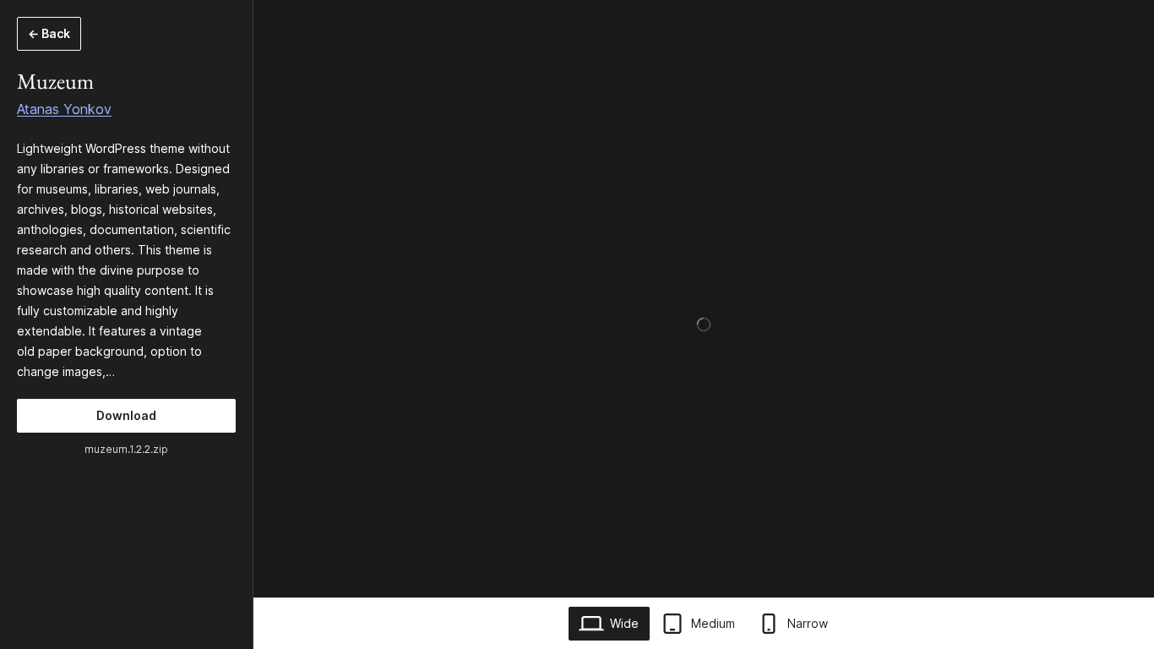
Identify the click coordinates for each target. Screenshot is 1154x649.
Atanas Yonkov (64, 109)
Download (126, 415)
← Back (49, 33)
